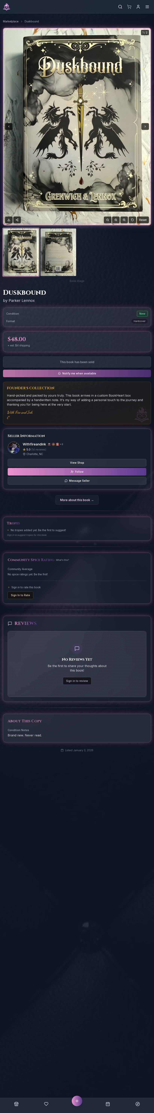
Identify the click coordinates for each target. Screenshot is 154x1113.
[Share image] (17, 220)
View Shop (77, 462)
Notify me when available (79, 373)
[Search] (120, 7)
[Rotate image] (132, 220)
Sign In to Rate (20, 595)
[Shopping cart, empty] (129, 7)
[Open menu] (147, 7)
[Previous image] (9, 126)
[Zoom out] (107, 220)
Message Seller (79, 480)
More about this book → (77, 500)
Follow (79, 471)
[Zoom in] (116, 220)
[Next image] (145, 126)
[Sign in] (138, 7)
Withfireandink (34, 444)
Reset (143, 219)
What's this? (62, 560)
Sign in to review (77, 680)
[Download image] (9, 220)
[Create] (77, 1101)
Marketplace (11, 21)
